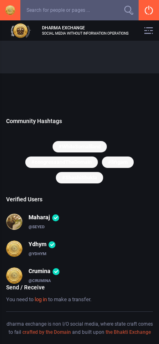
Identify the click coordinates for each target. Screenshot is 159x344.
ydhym (37, 244)
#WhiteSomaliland (80, 146)
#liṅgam (118, 162)
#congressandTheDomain (61, 162)
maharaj (39, 217)
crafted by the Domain (46, 332)
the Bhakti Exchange (128, 332)
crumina (40, 271)
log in (41, 299)
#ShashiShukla (79, 177)
